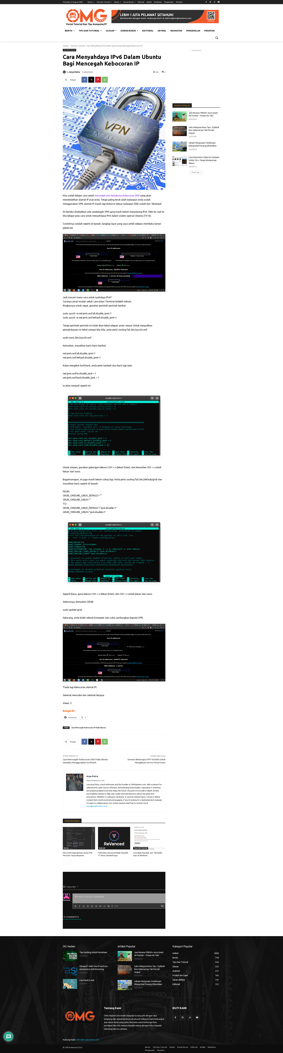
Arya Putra (74, 72)
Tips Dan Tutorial (77, 46)
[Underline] (84, 906)
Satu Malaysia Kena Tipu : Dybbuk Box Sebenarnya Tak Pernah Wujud (204, 130)
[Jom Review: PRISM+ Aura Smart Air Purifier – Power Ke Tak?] (179, 117)
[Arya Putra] (65, 72)
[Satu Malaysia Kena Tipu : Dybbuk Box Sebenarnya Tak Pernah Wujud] (179, 131)
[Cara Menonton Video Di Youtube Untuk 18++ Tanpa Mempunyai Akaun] (179, 161)
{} (112, 906)
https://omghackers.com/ (95, 780)
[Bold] (75, 906)
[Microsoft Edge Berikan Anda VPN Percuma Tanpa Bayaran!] (79, 838)
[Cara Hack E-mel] (70, 984)
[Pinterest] (98, 80)
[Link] (108, 906)
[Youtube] (218, 2)
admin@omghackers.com (87, 1040)
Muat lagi (195, 172)
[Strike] (88, 906)
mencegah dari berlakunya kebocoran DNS (117, 195)
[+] (116, 906)
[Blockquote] (100, 906)
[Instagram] (210, 2)
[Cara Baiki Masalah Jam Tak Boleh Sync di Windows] (149, 838)
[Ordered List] (92, 906)
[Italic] (80, 906)
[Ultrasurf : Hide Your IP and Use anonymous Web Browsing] (70, 970)
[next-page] (69, 862)
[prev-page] (64, 862)
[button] (216, 37)
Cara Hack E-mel (86, 980)
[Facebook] (206, 2)
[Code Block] (104, 906)
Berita (66, 848)
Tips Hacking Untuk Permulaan (93, 952)
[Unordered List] (96, 906)
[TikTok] (214, 2)
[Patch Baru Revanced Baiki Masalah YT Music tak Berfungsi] (114, 838)
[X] (91, 80)
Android (102, 848)
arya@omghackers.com (96, 806)
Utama (65, 46)
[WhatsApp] (105, 80)
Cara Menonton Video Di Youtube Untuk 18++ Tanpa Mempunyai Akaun (204, 160)
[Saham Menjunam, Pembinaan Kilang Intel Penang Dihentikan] (179, 147)
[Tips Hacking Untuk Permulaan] (70, 956)
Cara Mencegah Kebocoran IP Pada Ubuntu (88, 728)
